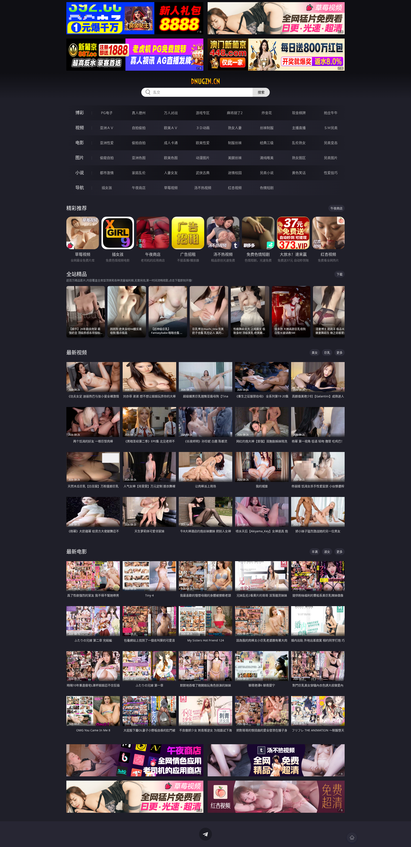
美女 (315, 352)
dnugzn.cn (205, 81)
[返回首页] (352, 837)
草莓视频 (171, 187)
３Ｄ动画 (203, 127)
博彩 (79, 113)
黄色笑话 (299, 172)
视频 (79, 128)
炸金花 (267, 112)
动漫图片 (203, 157)
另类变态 (331, 142)
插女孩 (107, 187)
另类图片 (331, 157)
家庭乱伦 (139, 172)
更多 (339, 352)
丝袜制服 (267, 127)
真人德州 (139, 112)
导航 (79, 188)
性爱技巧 (331, 172)
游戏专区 (203, 112)
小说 (79, 173)
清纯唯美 (267, 157)
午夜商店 (139, 187)
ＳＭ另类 (331, 127)
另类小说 (267, 172)
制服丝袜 (235, 142)
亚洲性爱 (107, 142)
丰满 (315, 552)
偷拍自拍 (139, 142)
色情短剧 (267, 187)
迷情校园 (235, 172)
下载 (339, 274)
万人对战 (171, 112)
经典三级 (267, 142)
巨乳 (327, 352)
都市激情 (107, 172)
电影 (79, 143)
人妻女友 (171, 172)
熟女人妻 (235, 127)
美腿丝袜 (235, 157)
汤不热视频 (202, 187)
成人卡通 (171, 142)
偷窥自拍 (107, 157)
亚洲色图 (139, 157)
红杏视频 (235, 187)
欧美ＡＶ (171, 127)
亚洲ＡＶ (107, 127)
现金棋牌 (299, 112)
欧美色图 (171, 157)
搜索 (261, 92)
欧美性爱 (203, 142)
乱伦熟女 (299, 142)
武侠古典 (203, 172)
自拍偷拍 (139, 127)
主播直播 (299, 127)
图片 (79, 158)
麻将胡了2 (235, 112)
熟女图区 (299, 157)
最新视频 (76, 352)
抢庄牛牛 (331, 112)
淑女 (327, 552)
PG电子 (107, 112)
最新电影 (76, 551)
